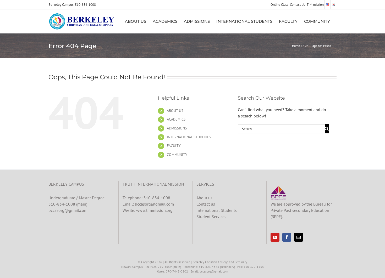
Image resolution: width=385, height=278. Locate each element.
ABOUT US (175, 110)
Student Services (211, 216)
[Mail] (298, 237)
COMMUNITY (177, 154)
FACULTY (174, 145)
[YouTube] (275, 237)
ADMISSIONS (177, 128)
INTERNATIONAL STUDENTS (189, 137)
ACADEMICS (176, 119)
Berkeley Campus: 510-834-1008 (72, 4)
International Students (216, 210)
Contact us (205, 204)
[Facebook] (286, 237)
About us (204, 197)
